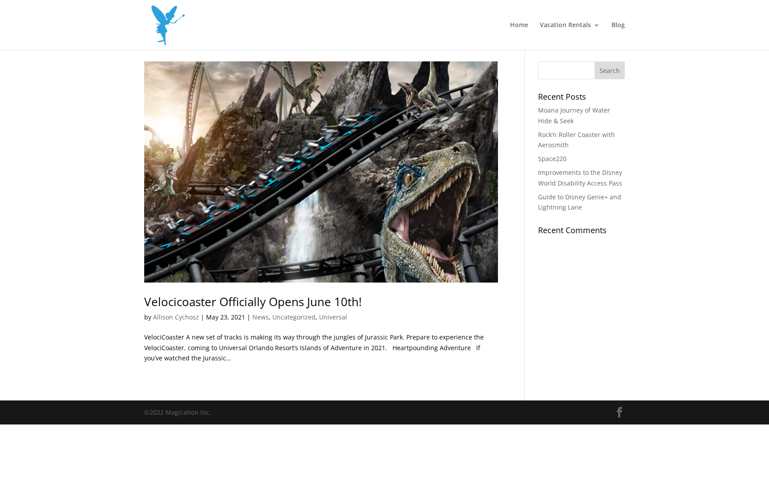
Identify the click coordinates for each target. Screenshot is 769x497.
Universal (333, 317)
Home (519, 25)
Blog (618, 25)
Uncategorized (294, 317)
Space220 (552, 158)
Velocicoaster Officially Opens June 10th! (253, 302)
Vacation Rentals (565, 25)
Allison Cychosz (176, 317)
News (260, 317)
